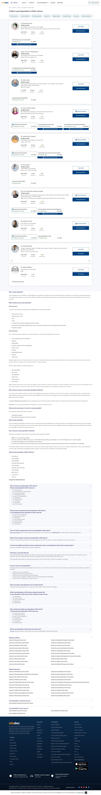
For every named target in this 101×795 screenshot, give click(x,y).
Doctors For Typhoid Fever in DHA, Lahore (19, 642)
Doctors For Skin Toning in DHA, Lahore (18, 676)
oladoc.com (31, 788)
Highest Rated (56, 16)
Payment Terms (13, 751)
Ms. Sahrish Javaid (26, 221)
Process (12, 764)
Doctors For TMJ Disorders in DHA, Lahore (19, 653)
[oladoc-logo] (5, 2)
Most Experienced (36, 16)
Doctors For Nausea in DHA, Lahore (17, 640)
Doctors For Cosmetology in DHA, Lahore (61, 671)
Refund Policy (13, 748)
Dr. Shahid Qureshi (26, 246)
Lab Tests (76, 754)
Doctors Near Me (25, 16)
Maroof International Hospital (58, 749)
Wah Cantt (39, 754)
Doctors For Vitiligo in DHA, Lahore (59, 661)
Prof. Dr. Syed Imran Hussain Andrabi (32, 191)
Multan (38, 735)
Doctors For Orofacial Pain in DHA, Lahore (19, 650)
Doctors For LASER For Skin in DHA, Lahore (19, 690)
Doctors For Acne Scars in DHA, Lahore (18, 656)
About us (12, 740)
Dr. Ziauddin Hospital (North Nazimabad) (60, 754)
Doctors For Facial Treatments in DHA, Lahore (62, 674)
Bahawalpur (40, 749)
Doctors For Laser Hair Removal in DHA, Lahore (62, 693)
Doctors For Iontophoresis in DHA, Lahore (61, 679)
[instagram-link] (81, 787)
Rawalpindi (39, 732)
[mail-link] (86, 787)
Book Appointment (80, 31)
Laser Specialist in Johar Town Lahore (18, 710)
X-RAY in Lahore (78, 727)
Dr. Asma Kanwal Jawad (28, 108)
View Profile (81, 26)
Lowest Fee (47, 16)
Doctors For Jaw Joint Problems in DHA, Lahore (62, 648)
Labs (75, 751)
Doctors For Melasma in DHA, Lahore (18, 679)
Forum (75, 743)
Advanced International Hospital (58, 746)
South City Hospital (55, 751)
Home (10, 7)
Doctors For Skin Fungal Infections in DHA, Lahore (63, 653)
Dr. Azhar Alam (25, 80)
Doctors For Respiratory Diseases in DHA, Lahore (62, 640)
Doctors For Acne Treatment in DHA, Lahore (19, 687)
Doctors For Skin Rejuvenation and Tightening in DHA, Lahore (23, 674)
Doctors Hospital (55, 724)
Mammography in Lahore (80, 732)
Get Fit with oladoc (78, 757)
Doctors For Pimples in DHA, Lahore (59, 690)
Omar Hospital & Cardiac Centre (59, 735)
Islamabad (39, 730)
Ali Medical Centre (55, 738)
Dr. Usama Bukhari (26, 267)
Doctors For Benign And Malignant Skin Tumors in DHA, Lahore (66, 656)
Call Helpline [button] (81, 253)
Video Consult (81, 111)
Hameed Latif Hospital (56, 727)
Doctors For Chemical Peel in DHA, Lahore (19, 684)
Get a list (12, 631)
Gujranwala (39, 741)
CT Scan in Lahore (78, 730)
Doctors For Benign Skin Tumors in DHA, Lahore (62, 664)
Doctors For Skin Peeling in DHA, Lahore (60, 695)
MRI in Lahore (77, 724)
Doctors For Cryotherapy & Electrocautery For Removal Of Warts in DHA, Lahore (70, 682)
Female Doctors (14, 16)
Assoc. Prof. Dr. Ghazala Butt (29, 52)
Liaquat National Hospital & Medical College (61, 762)
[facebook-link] (79, 787)
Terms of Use (13, 756)
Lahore (18, 7)
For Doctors (77, 746)
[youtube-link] (84, 787)
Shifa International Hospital (57, 741)
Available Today (67, 16)
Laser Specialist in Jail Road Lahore (59, 710)
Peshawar (39, 738)
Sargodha (39, 746)
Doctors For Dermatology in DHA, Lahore (60, 687)
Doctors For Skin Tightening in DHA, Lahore (61, 684)
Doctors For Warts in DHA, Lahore (17, 658)
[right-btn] (92, 16)
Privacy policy (13, 742)
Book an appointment (15, 532)
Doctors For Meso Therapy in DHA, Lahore (19, 695)
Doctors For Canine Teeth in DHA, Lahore (18, 648)
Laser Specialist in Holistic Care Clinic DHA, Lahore (21, 703)
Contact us (12, 753)
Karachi (39, 724)
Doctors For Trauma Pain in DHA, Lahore (60, 645)
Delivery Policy (13, 745)
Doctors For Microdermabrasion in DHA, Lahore (62, 676)
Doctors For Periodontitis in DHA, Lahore (60, 650)
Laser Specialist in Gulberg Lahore (17, 713)
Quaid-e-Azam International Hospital (60, 743)
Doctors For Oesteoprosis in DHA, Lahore (61, 642)
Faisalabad (39, 743)
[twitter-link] (77, 787)
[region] (51, 16)
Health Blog (77, 741)
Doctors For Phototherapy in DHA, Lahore (19, 671)
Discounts (76, 16)
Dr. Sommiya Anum (26, 23)
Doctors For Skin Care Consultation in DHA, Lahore (21, 693)
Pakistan (14, 7)
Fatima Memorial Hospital (57, 732)
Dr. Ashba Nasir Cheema (28, 136)
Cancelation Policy (14, 759)
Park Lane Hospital (55, 757)
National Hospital (55, 730)
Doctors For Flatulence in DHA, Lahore (18, 645)
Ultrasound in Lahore (79, 735)
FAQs (11, 761)
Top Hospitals (54, 722)
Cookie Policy (80, 792)
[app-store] (81, 764)
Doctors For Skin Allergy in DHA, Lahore (18, 661)
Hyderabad (39, 757)
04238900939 (55, 532)
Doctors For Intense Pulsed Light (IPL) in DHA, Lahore (21, 682)
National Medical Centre (57, 759)
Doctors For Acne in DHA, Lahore (17, 664)
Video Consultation (86, 16)
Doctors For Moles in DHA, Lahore (59, 658)
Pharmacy (76, 749)
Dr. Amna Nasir (25, 165)
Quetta (38, 751)
